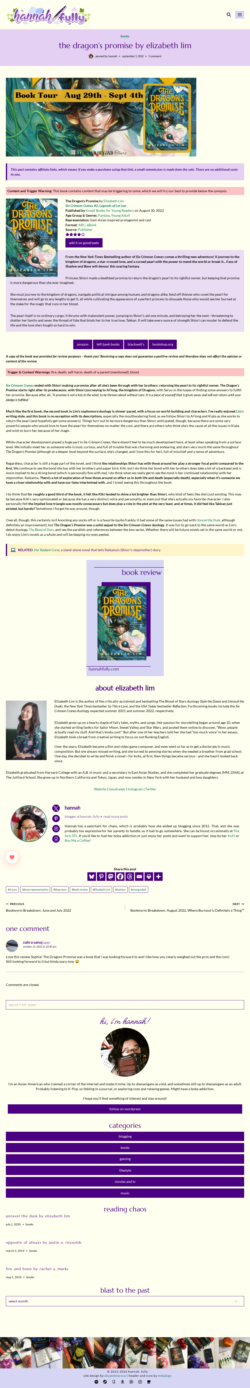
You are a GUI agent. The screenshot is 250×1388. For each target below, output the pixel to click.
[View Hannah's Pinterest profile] (56, 818)
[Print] (149, 876)
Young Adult (120, 215)
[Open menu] (239, 14)
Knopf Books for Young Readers (110, 210)
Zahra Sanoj (32, 942)
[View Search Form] (229, 15)
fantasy (120, 889)
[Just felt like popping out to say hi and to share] (46, 1352)
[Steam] (105, 1382)
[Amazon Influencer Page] (122, 1382)
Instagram (135, 789)
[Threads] (129, 876)
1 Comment (154, 56)
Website (100, 789)
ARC (81, 225)
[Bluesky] (91, 876)
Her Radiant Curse (46, 550)
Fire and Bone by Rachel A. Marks (37, 1268)
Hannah (112, 56)
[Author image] (91, 56)
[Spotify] (96, 1382)
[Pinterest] (101, 876)
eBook (91, 225)
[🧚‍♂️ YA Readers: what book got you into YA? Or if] (109, 1352)
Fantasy (104, 215)
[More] (158, 876)
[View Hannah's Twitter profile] (56, 808)
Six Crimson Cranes (20, 385)
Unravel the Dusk (208, 520)
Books (125, 36)
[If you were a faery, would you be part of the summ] (78, 1352)
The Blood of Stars (41, 529)
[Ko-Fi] (149, 1382)
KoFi (231, 836)
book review (80, 889)
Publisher (85, 229)
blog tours (60, 889)
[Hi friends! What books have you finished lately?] (140, 1352)
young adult (138, 889)
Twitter (150, 789)
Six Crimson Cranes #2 (81, 205)
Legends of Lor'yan (112, 205)
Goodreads (117, 789)
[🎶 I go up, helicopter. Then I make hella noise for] (15, 1352)
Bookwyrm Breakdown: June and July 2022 (38, 907)
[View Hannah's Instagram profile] (56, 828)
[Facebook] (120, 876)
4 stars (12, 889)
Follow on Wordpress (125, 1109)
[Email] (139, 876)
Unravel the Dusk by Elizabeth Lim (38, 1216)
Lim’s (240, 411)
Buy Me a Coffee (77, 840)
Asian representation (35, 889)
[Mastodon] (110, 876)
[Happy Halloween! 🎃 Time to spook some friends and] (234, 1352)
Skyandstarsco (115, 1375)
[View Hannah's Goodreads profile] (56, 839)
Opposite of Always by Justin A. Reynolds (44, 1242)
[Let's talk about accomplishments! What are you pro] (203, 1352)
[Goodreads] (114, 1382)
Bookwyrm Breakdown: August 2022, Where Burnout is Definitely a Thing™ (187, 907)
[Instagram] (140, 1382)
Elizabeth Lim (114, 201)
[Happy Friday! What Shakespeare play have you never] (172, 1352)
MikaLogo (165, 1375)
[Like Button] (12, 857)
